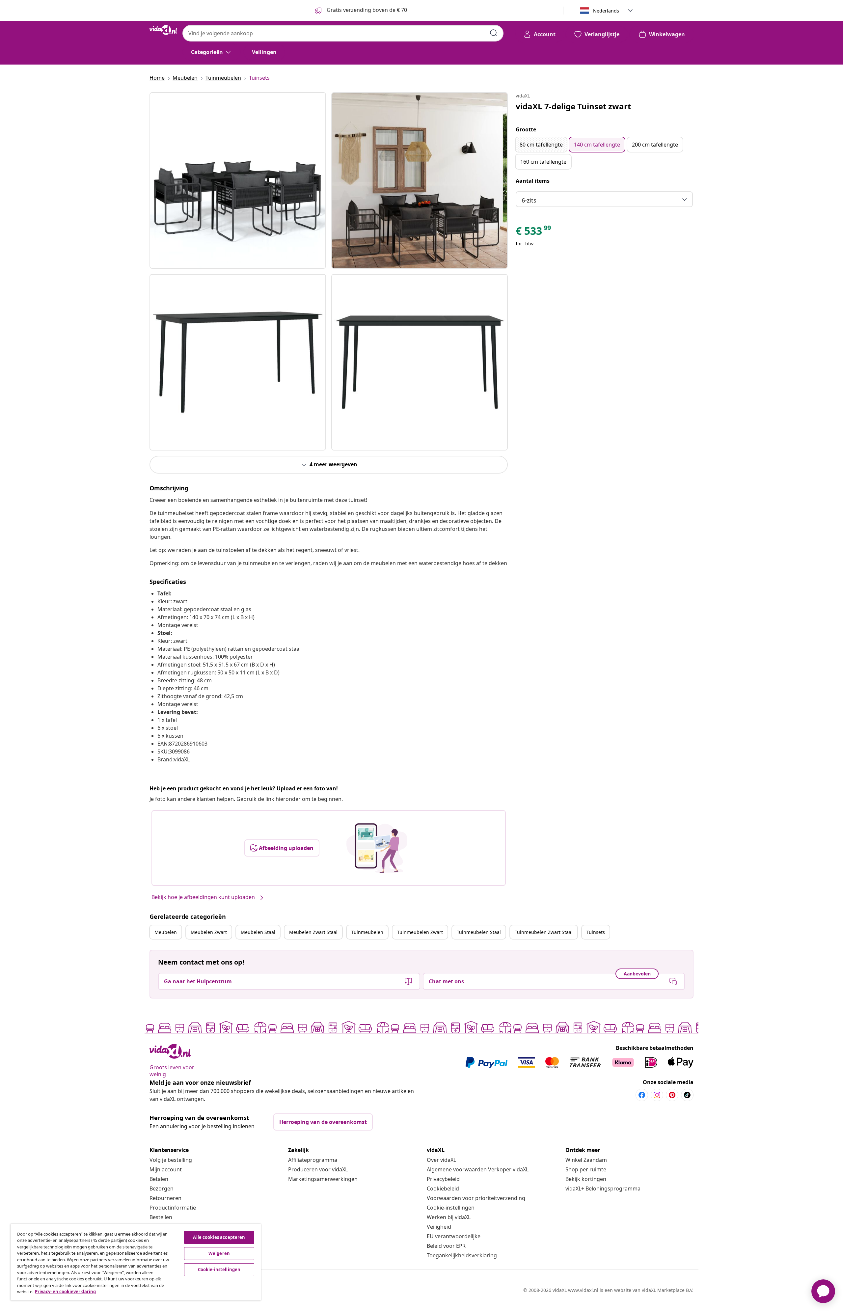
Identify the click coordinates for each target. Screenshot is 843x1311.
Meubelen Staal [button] (258, 932)
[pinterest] (672, 1095)
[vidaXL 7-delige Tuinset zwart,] (237, 180)
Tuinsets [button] (595, 932)
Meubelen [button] (165, 932)
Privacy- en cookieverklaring (65, 1292)
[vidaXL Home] (163, 30)
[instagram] (657, 1095)
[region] (136, 1262)
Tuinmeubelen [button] (367, 932)
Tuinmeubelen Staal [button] (479, 932)
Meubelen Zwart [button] (209, 932)
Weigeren (219, 1253)
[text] (534, 232)
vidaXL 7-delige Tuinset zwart (573, 106)
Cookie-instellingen (451, 1207)
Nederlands (606, 11)
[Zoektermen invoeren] (493, 33)
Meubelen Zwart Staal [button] (313, 932)
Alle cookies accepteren (219, 1237)
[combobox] (342, 33)
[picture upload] (376, 848)
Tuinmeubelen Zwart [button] (420, 932)
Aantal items (533, 180)
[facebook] (642, 1095)
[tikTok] (687, 1095)
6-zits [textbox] (529, 200)
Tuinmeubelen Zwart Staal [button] (544, 932)
